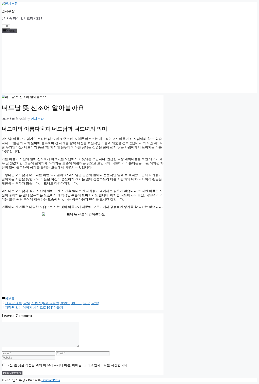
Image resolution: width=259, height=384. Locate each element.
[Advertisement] (129, 64)
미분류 (10, 298)
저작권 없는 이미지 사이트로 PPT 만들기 (34, 307)
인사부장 (8, 11)
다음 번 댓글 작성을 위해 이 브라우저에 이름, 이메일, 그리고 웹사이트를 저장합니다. (67, 365)
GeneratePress (50, 380)
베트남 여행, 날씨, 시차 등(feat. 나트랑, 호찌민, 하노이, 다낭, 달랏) (52, 303)
